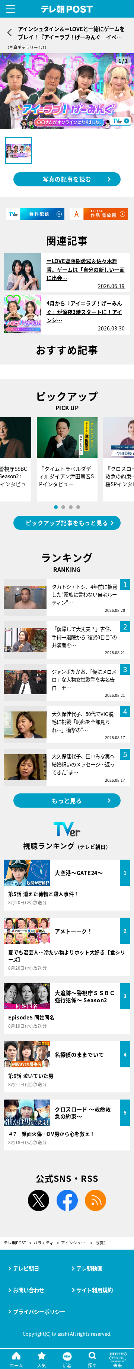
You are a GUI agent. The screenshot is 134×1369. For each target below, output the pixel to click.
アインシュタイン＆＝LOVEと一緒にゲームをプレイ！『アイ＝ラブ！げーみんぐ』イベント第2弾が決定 (77, 1243)
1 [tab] (56, 507)
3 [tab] (71, 507)
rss (95, 1200)
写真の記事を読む (67, 179)
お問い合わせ (28, 1290)
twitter (38, 1200)
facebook (67, 1200)
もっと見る (67, 800)
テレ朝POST (67, 9)
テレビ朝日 (26, 1268)
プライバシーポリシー (39, 1311)
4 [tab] (78, 507)
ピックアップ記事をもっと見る (67, 523)
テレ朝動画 (89, 1268)
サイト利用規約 (94, 1290)
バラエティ (44, 1243)
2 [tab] (63, 507)
